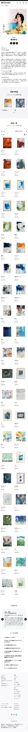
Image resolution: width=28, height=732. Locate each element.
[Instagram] (11, 714)
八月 (15, 465)
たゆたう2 (17, 192)
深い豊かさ (3, 381)
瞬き (2, 444)
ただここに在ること (5, 549)
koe (15, 339)
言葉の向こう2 (4, 297)
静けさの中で (4, 528)
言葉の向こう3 (18, 276)
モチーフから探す (17, 696)
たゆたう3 (3, 192)
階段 (15, 687)
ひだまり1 (17, 255)
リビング (15, 677)
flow (16, 402)
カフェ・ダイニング (17, 686)
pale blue (3, 507)
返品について (3, 725)
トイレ (15, 680)
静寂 (2, 339)
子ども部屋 (16, 682)
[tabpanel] (20, 104)
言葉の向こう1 (17, 297)
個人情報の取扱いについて (6, 727)
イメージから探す (17, 695)
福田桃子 (6, 5)
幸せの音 (3, 276)
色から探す (16, 689)
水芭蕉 (16, 591)
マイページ (3, 675)
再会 (2, 402)
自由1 (16, 318)
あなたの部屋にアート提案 (6, 707)
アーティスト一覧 (4, 703)
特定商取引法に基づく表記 (13, 725)
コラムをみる (16, 705)
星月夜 (16, 381)
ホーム (2, 5)
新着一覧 (3, 677)
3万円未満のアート (4, 683)
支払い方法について (10, 724)
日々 (15, 549)
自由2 (2, 318)
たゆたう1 (3, 213)
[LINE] (16, 714)
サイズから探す (17, 691)
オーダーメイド (4, 705)
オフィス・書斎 (17, 684)
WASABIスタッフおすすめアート (6, 681)
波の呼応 (16, 486)
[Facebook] (14, 714)
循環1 (2, 255)
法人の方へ (16, 703)
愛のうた (3, 151)
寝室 (15, 678)
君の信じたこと (18, 528)
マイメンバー (16, 698)
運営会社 (3, 724)
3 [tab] (15, 112)
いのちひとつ (17, 172)
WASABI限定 (3, 678)
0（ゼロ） (17, 151)
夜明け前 (16, 423)
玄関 (15, 675)
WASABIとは (16, 707)
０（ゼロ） (3, 172)
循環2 (16, 234)
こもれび (3, 465)
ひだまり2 (3, 570)
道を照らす (3, 486)
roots (2, 360)
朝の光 (16, 570)
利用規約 (14, 727)
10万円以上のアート (5, 685)
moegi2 (16, 213)
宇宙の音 (16, 360)
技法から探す (16, 693)
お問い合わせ (16, 709)
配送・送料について (18, 724)
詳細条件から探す (19, 131)
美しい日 (16, 444)
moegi (2, 234)
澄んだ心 (3, 591)
